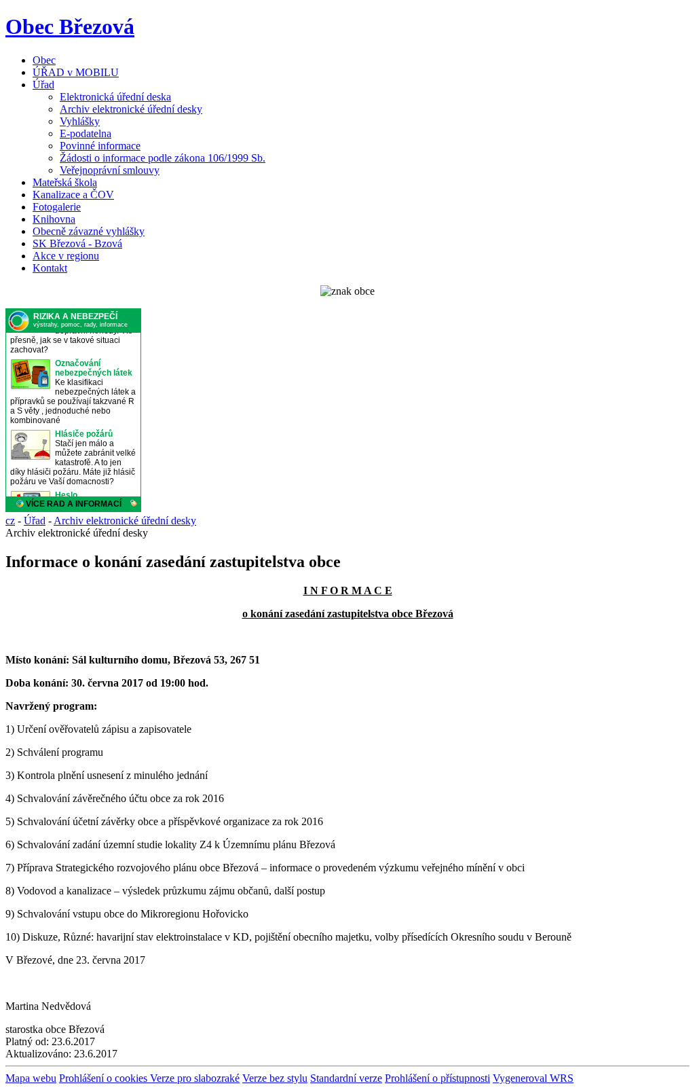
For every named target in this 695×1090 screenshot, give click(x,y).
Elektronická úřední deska (115, 97)
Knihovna (54, 219)
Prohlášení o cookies (104, 1078)
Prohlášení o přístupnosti (437, 1078)
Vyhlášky (80, 121)
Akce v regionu (66, 255)
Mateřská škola (65, 182)
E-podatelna (85, 133)
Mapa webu (30, 1078)
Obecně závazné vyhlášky (89, 231)
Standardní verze (346, 1078)
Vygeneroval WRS (533, 1078)
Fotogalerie (57, 207)
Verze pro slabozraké (195, 1078)
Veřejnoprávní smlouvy (109, 170)
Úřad (43, 84)
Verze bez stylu (274, 1078)
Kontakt (50, 268)
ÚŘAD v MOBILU (76, 72)
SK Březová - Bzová (77, 243)
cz (10, 520)
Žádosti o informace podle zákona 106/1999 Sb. (162, 158)
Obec (44, 60)
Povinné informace (100, 145)
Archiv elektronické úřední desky (131, 109)
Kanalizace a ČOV (73, 194)
